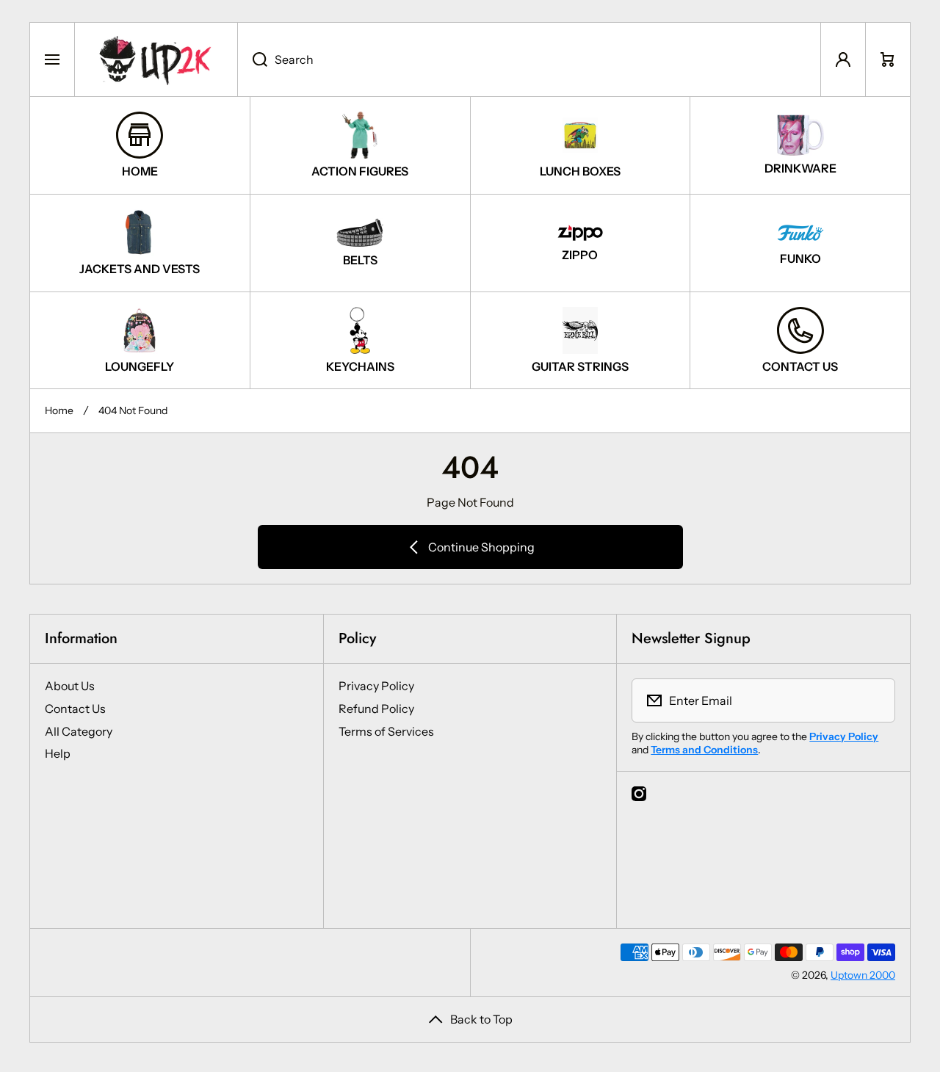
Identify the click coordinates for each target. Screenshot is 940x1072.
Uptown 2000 (863, 975)
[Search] (252, 59)
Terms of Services (386, 731)
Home (59, 410)
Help (57, 753)
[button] (888, 59)
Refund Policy (376, 708)
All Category (78, 731)
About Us (70, 685)
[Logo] (156, 59)
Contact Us (75, 708)
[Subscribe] (874, 700)
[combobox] (529, 59)
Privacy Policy (376, 685)
